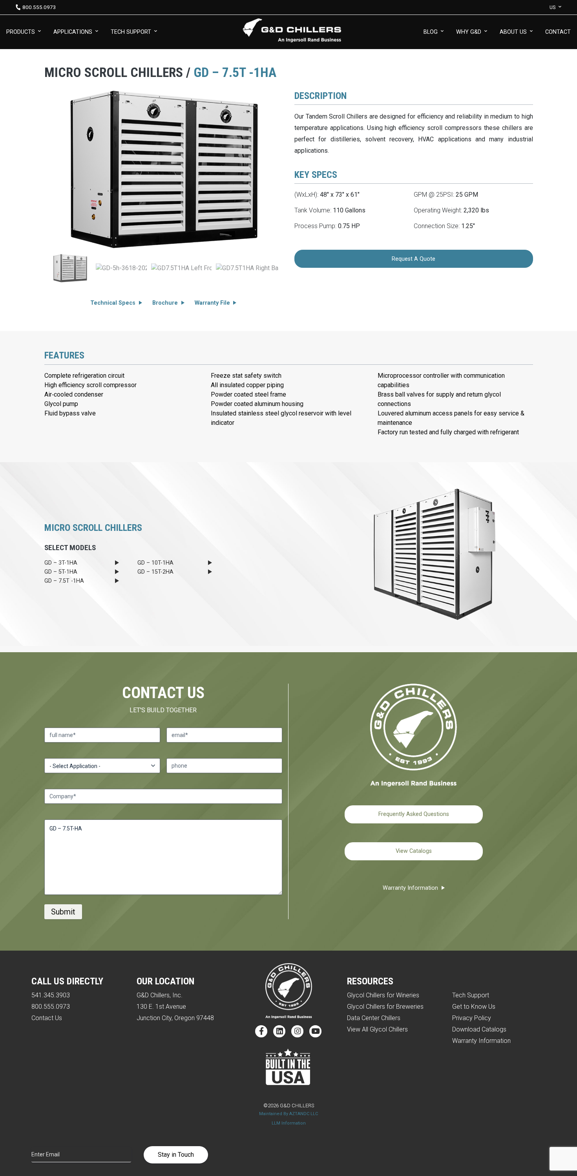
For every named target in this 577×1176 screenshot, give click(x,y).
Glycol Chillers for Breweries (385, 1006)
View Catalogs (414, 851)
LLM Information (289, 1123)
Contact (558, 32)
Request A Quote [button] (413, 259)
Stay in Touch (176, 1154)
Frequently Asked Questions (413, 814)
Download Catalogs (479, 1029)
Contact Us (46, 1018)
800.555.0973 (39, 7)
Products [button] (20, 32)
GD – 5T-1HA (60, 572)
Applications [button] (72, 32)
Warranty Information (410, 888)
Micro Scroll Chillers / (119, 72)
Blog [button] (431, 32)
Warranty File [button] (212, 303)
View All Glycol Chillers (377, 1029)
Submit (63, 911)
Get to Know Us (473, 1006)
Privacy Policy (471, 1018)
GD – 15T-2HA (155, 572)
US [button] (552, 7)
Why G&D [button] (468, 32)
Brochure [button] (165, 303)
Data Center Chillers (373, 1018)
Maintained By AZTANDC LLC (288, 1113)
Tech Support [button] (131, 32)
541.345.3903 (50, 995)
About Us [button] (513, 32)
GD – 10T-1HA (155, 563)
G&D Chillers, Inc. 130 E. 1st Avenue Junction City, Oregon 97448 (175, 1006)
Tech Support (470, 995)
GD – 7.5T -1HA (64, 581)
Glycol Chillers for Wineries (383, 995)
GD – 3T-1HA (60, 563)
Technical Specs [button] (112, 303)
